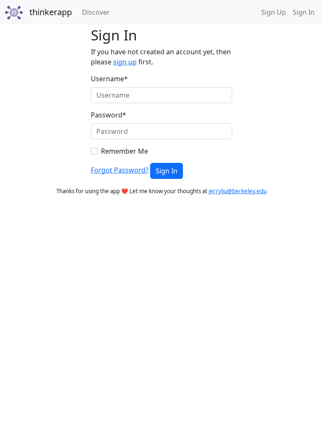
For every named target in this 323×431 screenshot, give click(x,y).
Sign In (304, 12)
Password (108, 115)
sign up (125, 62)
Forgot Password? (119, 170)
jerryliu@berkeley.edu (238, 191)
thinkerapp (50, 12)
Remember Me (124, 151)
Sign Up (273, 12)
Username (109, 78)
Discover (97, 12)
